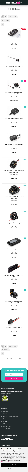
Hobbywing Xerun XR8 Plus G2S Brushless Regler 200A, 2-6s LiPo (14, 171)
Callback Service (7, 426)
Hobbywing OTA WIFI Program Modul (14, 118)
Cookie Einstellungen (8, 428)
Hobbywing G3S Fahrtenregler (14, 223)
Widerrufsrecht (6, 419)
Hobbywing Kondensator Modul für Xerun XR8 (14, 276)
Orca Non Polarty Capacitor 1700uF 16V (14, 66)
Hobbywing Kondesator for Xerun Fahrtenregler (14, 328)
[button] (2, 16)
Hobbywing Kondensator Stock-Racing (14, 144)
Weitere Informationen (14, 469)
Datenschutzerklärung (6, 461)
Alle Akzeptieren (14, 465)
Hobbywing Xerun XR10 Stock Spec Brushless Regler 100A (13, 302)
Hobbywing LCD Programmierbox (14, 249)
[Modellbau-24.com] (14, 2)
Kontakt (5, 413)
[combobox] (13, 16)
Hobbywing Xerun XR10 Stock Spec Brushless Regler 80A (13, 93)
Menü (2, 2)
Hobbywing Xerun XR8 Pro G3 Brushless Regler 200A (14, 197)
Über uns (5, 421)
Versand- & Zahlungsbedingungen (11, 416)
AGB (4, 424)
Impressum (5, 411)
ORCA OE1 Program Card (14, 40)
